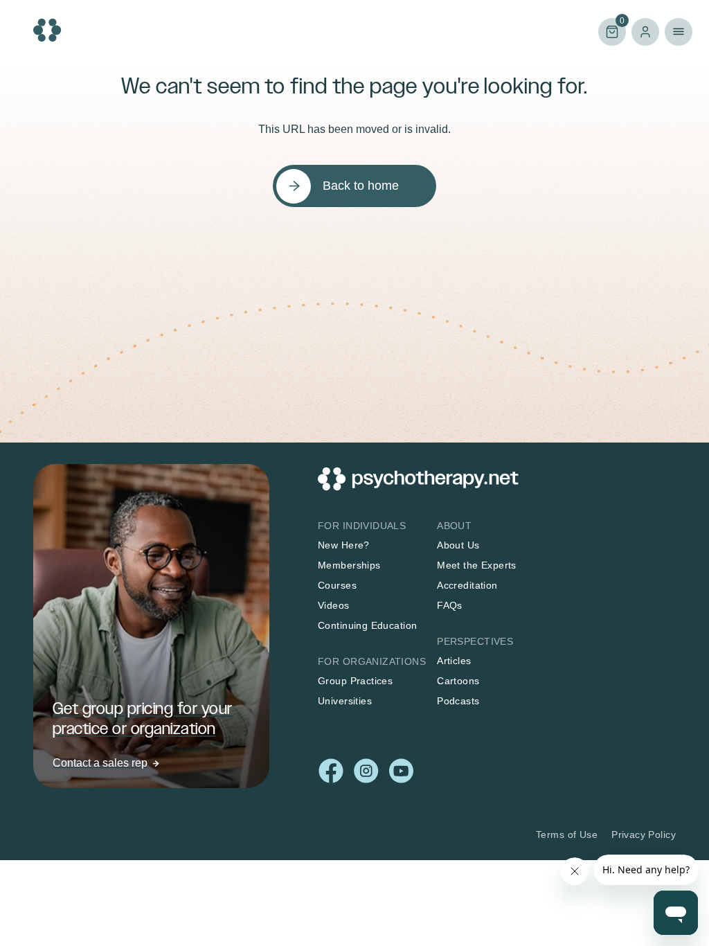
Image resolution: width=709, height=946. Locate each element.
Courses (337, 585)
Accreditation (467, 585)
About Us (458, 545)
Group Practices (355, 680)
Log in (645, 32)
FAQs (450, 605)
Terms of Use (567, 834)
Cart (611, 31)
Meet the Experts (477, 565)
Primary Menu (678, 32)
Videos (334, 605)
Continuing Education (367, 625)
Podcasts (458, 700)
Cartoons (458, 680)
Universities (345, 700)
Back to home (361, 186)
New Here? (344, 545)
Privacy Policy (643, 834)
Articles (454, 660)
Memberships (349, 565)
